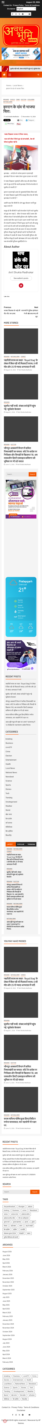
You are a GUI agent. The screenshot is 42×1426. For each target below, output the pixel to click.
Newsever (32, 1420)
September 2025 (9, 1290)
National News (7, 102)
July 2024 (6, 1343)
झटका (26, 1222)
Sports (8, 785)
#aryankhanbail (9, 1206)
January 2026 (7, 1274)
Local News (30, 99)
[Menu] (9, 75)
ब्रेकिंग (15, 1229)
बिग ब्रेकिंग (9, 831)
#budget (21, 1206)
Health (8, 764)
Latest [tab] (10, 844)
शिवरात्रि (9, 835)
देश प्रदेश (9, 819)
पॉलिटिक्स (9, 827)
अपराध (6, 1214)
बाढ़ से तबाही (29, 1226)
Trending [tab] (31, 844)
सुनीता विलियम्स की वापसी (11, 1237)
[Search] (38, 75)
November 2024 (8, 1328)
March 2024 (7, 1358)
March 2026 (7, 1267)
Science (23, 356)
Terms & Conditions (32, 5)
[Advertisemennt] (21, 53)
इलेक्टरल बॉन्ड (26, 1214)
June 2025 (6, 1301)
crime (24, 1210)
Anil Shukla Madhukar (12, 116)
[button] (9, 75)
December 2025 (8, 1278)
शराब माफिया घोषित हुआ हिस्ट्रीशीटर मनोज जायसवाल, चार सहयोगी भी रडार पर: (20, 1122)
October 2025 (7, 1286)
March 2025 (7, 1313)
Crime (18, 99)
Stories (8, 789)
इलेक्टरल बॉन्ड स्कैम (9, 1218)
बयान (20, 1226)
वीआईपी (21, 1233)
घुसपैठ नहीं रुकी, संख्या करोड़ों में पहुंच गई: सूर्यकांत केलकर (15, 874)
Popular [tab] (20, 844)
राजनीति (22, 1229)
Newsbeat (10, 777)
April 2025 (6, 1309)
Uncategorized (11, 802)
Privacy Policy (18, 5)
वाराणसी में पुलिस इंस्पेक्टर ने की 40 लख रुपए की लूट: (29, 312)
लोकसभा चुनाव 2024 (10, 1233)
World (8, 810)
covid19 (12, 99)
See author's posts (21, 278)
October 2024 (7, 1332)
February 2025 (8, 1316)
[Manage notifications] (5, 1421)
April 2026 (6, 1263)
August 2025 (7, 1293)
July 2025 (6, 1297)
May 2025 (6, 1305)
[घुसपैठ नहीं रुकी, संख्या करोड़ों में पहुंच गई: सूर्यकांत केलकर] (21, 386)
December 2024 (8, 1324)
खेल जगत (9, 814)
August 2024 (7, 1339)
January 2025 (7, 1320)
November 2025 (8, 1282)
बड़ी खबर (13, 1226)
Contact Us (7, 5)
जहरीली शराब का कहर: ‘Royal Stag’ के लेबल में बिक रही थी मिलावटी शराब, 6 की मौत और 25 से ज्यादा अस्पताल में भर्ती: (21, 363)
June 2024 (6, 1347)
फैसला (5, 1226)
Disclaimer (11, 9)
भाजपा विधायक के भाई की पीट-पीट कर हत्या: (12, 310)
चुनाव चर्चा (7, 1222)
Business (9, 743)
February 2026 (8, 1271)
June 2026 (6, 1255)
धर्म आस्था (9, 823)
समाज (28, 1233)
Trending (9, 798)
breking (6, 1210)
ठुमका (33, 1222)
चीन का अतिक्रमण (23, 1218)
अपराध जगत (14, 1214)
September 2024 (9, 1335)
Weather (9, 806)
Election (23, 99)
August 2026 (7, 1252)
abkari (30, 1206)
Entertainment (11, 760)
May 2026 (6, 1259)
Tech (7, 793)
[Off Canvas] (3, 2)
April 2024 (6, 1354)
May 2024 (6, 1351)
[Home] (4, 74)
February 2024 (8, 1362)
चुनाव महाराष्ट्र (17, 1222)
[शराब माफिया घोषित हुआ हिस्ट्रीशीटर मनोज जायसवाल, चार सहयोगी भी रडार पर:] (21, 1099)
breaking (6, 99)
